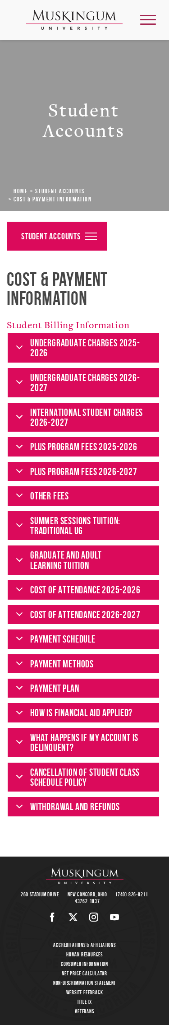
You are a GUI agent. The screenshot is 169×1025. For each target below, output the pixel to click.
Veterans (84, 1011)
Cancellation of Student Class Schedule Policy (85, 777)
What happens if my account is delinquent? (84, 742)
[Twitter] (73, 917)
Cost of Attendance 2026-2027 (85, 614)
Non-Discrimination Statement (84, 983)
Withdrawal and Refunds (75, 806)
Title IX (84, 1002)
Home (20, 191)
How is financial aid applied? (81, 712)
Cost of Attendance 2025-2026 (85, 589)
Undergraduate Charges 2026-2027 (85, 382)
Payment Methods (62, 663)
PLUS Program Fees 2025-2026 (83, 446)
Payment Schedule (63, 639)
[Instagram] (94, 917)
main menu (148, 19)
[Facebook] (52, 917)
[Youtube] (115, 917)
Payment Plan (54, 688)
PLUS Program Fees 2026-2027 (83, 471)
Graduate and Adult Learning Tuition (65, 560)
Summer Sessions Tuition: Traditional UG (75, 525)
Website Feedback (84, 992)
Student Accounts (60, 191)
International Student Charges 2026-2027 (86, 417)
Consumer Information (84, 964)
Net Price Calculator (84, 973)
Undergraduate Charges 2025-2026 (85, 347)
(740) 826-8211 (132, 894)
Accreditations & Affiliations (84, 945)
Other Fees (49, 495)
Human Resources (84, 954)
